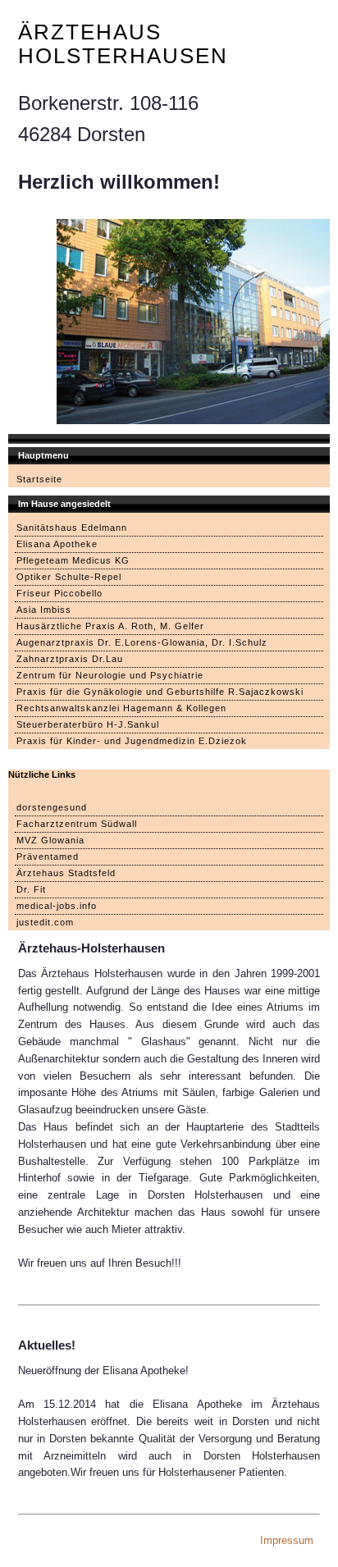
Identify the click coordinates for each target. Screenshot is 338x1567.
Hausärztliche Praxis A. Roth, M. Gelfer (110, 626)
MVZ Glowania (50, 840)
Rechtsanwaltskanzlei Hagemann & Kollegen (121, 708)
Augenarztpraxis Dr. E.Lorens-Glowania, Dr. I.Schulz (141, 642)
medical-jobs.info (56, 906)
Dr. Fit (31, 889)
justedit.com (45, 922)
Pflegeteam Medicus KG (73, 560)
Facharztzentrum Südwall (76, 824)
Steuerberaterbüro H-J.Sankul (87, 724)
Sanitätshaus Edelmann (71, 527)
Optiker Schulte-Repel (68, 577)
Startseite (39, 479)
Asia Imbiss (43, 609)
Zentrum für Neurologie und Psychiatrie (109, 675)
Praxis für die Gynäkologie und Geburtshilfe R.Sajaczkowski (160, 692)
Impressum (286, 1540)
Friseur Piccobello (59, 593)
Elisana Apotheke (57, 544)
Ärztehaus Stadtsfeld (66, 873)
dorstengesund (51, 807)
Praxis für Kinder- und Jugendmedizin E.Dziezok (131, 741)
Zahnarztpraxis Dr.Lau (69, 659)
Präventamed (47, 856)
